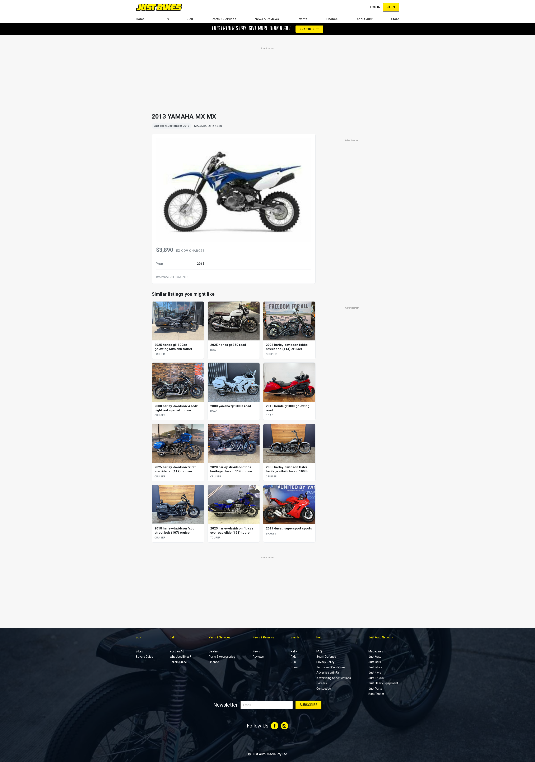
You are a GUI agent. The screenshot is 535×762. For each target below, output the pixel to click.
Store (395, 19)
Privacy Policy (325, 662)
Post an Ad (177, 651)
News (256, 651)
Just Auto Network (380, 637)
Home (140, 19)
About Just (365, 19)
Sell (190, 19)
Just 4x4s (374, 672)
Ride (294, 656)
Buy (166, 19)
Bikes (139, 651)
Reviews (258, 656)
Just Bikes (375, 667)
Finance (332, 19)
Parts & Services (224, 19)
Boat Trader (376, 694)
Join (391, 7)
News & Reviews (267, 19)
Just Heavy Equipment (383, 683)
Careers (321, 683)
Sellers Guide (178, 662)
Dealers (214, 651)
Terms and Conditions (330, 667)
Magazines (375, 651)
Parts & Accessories (222, 656)
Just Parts (375, 688)
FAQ (319, 651)
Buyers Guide (144, 656)
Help (319, 637)
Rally (294, 651)
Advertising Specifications (333, 678)
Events (302, 19)
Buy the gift (309, 29)
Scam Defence (326, 656)
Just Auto (374, 656)
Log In (375, 7)
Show (294, 667)
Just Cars (374, 662)
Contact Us (323, 688)
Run (293, 662)
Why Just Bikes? (180, 656)
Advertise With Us (328, 672)
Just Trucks (376, 678)
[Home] (159, 7)
